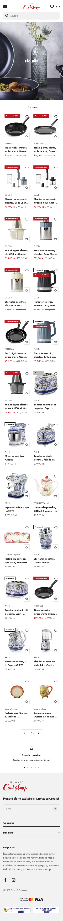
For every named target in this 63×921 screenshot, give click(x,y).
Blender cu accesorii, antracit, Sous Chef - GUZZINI (45, 201)
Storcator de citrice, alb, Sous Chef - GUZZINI (15, 303)
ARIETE (36, 400)
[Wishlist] (52, 6)
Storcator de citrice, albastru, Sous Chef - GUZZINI (45, 252)
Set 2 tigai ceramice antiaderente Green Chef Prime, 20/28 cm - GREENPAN (17, 355)
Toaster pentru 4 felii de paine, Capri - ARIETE (16, 612)
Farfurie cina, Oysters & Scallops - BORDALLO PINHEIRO (17, 714)
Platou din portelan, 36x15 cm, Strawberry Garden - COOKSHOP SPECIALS (17, 560)
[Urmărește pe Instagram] (13, 880)
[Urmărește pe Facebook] (5, 880)
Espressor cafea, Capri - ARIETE (17, 509)
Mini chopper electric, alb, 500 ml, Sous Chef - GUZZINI (16, 252)
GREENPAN (9, 143)
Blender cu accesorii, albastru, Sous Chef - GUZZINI (16, 201)
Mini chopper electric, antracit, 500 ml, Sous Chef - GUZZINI (16, 406)
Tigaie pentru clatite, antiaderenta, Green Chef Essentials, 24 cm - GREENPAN (46, 149)
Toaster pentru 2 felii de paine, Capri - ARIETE (45, 406)
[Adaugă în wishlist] (27, 117)
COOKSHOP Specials (41, 503)
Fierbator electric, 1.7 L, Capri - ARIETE (16, 663)
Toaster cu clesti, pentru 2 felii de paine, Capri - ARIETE (46, 457)
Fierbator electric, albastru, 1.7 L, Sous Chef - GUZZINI (44, 355)
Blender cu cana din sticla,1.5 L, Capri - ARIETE (44, 663)
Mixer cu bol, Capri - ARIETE (15, 457)
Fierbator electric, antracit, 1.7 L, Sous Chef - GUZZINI (44, 303)
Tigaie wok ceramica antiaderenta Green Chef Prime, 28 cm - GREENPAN (15, 149)
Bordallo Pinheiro (11, 708)
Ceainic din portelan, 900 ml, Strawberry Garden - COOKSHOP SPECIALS (46, 509)
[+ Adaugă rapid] (27, 136)
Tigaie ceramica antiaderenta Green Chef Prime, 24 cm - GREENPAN (44, 612)
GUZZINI (8, 195)
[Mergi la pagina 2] (38, 733)
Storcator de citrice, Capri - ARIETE (44, 560)
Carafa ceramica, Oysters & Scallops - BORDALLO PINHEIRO (46, 714)
